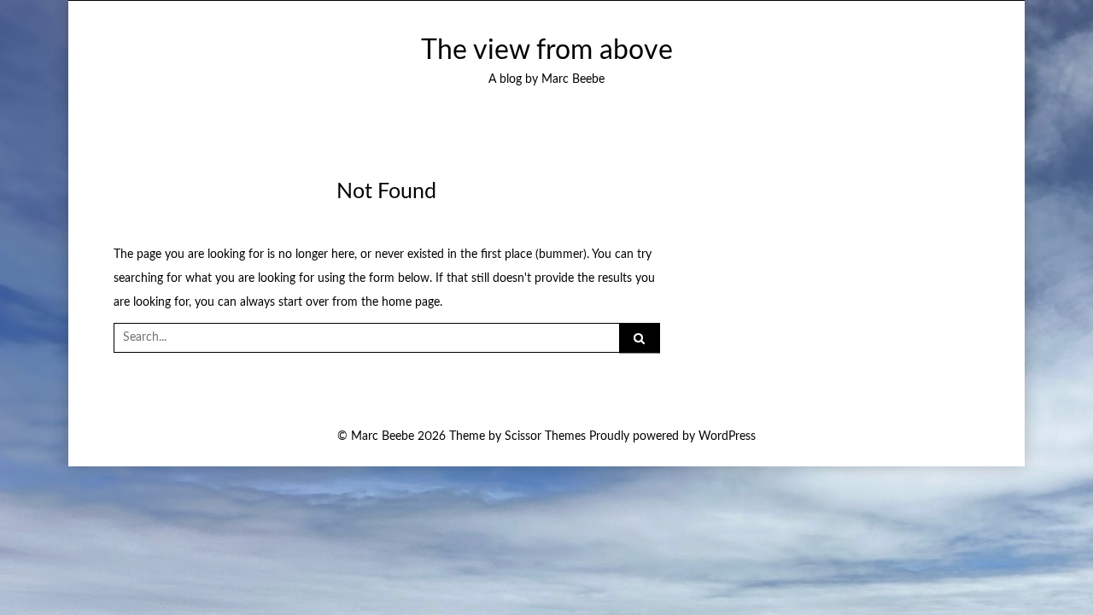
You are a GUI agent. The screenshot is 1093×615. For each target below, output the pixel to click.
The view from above (547, 51)
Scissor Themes (545, 436)
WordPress (727, 436)
